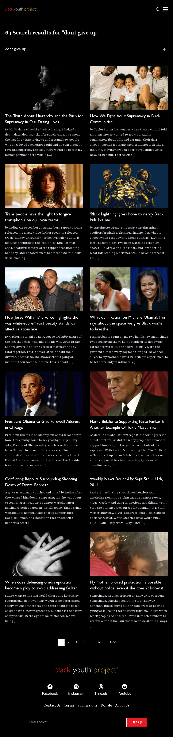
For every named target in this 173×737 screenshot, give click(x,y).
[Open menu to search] (157, 9)
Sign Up (137, 722)
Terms (69, 705)
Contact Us (52, 705)
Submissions (87, 705)
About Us (122, 705)
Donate (106, 705)
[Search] (164, 49)
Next (113, 642)
